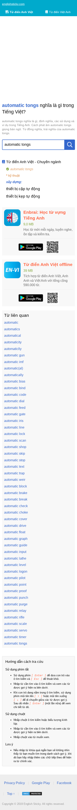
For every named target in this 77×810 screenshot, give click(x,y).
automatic (11, 322)
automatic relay (15, 610)
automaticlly (13, 349)
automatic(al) (13, 368)
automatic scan (15, 440)
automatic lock (14, 434)
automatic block (15, 486)
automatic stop (14, 460)
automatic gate (14, 414)
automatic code (15, 394)
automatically (13, 375)
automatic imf (13, 362)
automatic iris (13, 421)
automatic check (16, 506)
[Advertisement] (38, 59)
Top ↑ (11, 793)
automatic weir (14, 479)
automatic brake (15, 493)
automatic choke (16, 512)
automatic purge (16, 604)
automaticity (13, 342)
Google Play (41, 783)
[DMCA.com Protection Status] (32, 793)
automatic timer (15, 637)
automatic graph (16, 538)
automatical (12, 335)
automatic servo (15, 630)
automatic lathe (15, 558)
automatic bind (14, 388)
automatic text (14, 466)
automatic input (15, 552)
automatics (12, 329)
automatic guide (15, 545)
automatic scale (15, 623)
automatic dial (14, 401)
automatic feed (14, 407)
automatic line (14, 427)
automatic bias (14, 381)
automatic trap (14, 473)
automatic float (14, 532)
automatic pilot (14, 578)
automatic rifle (14, 617)
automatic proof (15, 591)
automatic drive (15, 525)
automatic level (15, 565)
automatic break (15, 499)
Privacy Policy (14, 783)
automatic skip (14, 453)
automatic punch (16, 597)
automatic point (15, 584)
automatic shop (15, 447)
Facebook (64, 783)
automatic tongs (15, 643)
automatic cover (15, 519)
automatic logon (15, 571)
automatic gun (14, 355)
